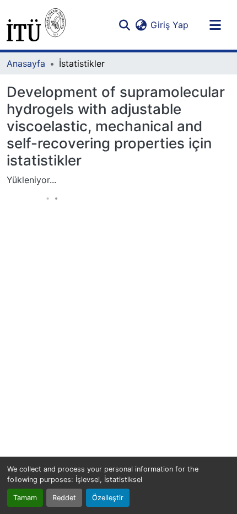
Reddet (64, 498)
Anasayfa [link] (26, 63)
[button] (36, 24)
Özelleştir (107, 498)
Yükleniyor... (31, 179)
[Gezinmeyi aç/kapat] (215, 24)
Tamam (25, 498)
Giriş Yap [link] (169, 24)
